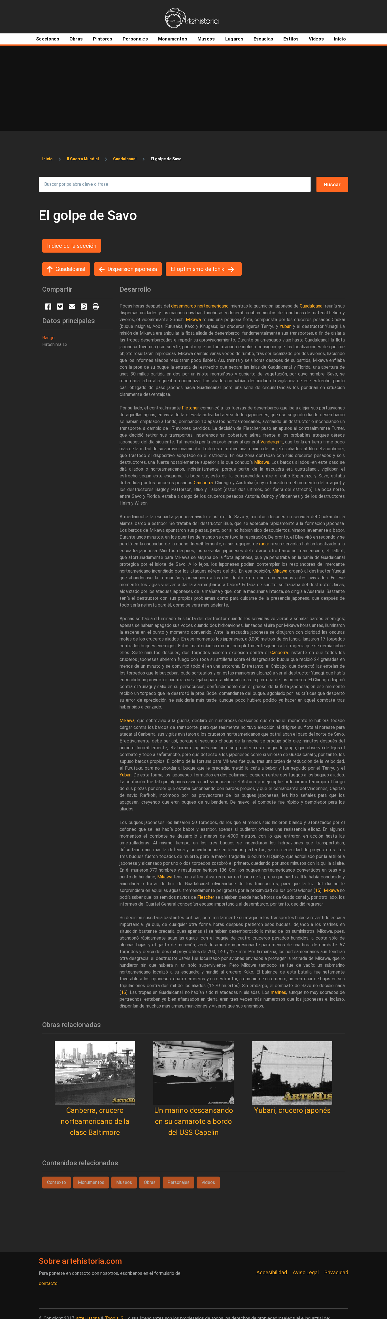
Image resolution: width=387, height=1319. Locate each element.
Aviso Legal (306, 1272)
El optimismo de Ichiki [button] (198, 269)
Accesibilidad (271, 1272)
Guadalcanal (125, 159)
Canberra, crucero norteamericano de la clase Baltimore (95, 1121)
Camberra (203, 482)
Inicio (47, 159)
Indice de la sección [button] (71, 245)
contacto (48, 1283)
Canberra (279, 652)
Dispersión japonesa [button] (132, 269)
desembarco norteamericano (199, 306)
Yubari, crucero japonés (292, 1110)
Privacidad (336, 1272)
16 (123, 992)
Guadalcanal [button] (70, 269)
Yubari (286, 326)
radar (264, 544)
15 (317, 890)
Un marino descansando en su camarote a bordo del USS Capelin (193, 1121)
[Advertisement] (193, 88)
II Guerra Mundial (83, 159)
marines (278, 992)
